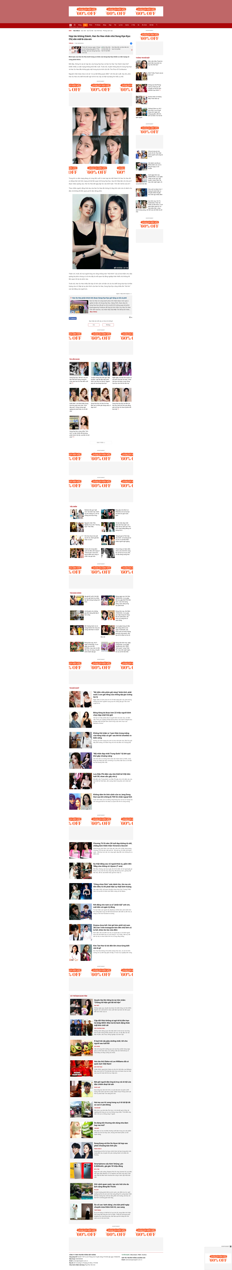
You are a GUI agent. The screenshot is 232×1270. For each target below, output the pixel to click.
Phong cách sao (108, 30)
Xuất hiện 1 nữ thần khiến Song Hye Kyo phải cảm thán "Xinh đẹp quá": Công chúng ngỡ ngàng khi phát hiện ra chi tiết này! (79, 407)
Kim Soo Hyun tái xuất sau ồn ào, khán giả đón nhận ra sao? (92, 537)
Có (94, 325)
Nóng (79, 25)
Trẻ (115, 25)
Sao (85, 25)
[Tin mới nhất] (74, 25)
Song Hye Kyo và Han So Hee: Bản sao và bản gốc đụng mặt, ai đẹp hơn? (101, 405)
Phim (90, 25)
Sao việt (83, 30)
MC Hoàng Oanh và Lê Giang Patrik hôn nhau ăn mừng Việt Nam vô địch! (92, 627)
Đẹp (110, 25)
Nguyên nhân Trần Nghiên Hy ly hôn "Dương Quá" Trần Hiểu (92, 524)
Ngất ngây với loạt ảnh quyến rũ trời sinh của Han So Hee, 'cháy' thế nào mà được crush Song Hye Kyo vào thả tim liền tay (122, 380)
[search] (156, 25)
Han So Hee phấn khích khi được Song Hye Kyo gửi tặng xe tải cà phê (99, 298)
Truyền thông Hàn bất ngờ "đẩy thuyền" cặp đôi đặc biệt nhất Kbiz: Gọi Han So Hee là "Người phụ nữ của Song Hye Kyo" (100, 380)
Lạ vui (121, 25)
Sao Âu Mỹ (90, 30)
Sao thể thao (98, 30)
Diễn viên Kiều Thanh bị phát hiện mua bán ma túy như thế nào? (155, 63)
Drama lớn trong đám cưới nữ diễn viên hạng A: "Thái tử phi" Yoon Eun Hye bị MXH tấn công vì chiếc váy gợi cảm (92, 552)
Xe (138, 25)
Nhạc (104, 25)
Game (127, 25)
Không (108, 325)
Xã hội (151, 25)
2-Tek (133, 25)
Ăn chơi (144, 25)
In (131, 317)
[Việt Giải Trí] (70, 25)
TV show (97, 25)
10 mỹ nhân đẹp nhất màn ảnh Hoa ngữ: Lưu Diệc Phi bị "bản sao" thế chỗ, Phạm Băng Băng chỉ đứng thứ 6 (123, 526)
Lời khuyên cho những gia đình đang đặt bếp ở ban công (92, 613)
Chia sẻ (73, 318)
